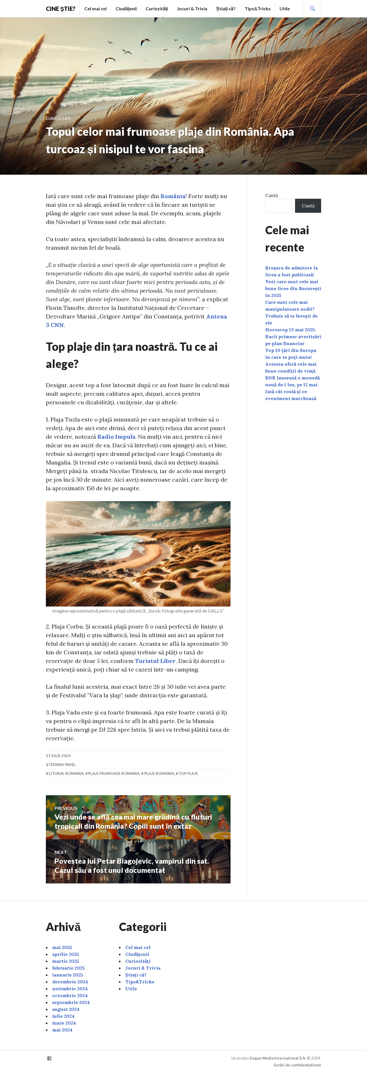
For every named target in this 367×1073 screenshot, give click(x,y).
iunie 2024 (64, 1023)
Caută (271, 195)
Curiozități (157, 8)
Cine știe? (60, 8)
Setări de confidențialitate (297, 1065)
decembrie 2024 (70, 982)
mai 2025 (62, 947)
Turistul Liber (155, 660)
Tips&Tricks (258, 8)
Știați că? (226, 8)
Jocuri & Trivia (192, 8)
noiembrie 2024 (70, 988)
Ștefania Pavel (61, 764)
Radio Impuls (116, 436)
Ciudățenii (126, 8)
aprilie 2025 (65, 954)
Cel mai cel (95, 8)
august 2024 (65, 1009)
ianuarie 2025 (67, 975)
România (173, 196)
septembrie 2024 (71, 1002)
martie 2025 (65, 961)
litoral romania (66, 773)
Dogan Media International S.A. (278, 1058)
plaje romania (159, 773)
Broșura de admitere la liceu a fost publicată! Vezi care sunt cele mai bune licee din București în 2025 (293, 281)
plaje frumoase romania (114, 773)
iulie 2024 (63, 1016)
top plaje (188, 773)
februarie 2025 (68, 968)
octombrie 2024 (70, 995)
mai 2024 (62, 1030)
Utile (285, 8)
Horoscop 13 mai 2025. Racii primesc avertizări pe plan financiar (293, 336)
